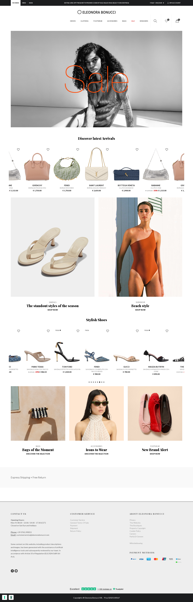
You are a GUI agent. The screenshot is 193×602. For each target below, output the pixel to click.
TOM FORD (67, 367)
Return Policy (75, 531)
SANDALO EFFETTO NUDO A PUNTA (67, 369)
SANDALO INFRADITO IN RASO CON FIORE (156, 370)
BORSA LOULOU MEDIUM (92, 188)
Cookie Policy (135, 531)
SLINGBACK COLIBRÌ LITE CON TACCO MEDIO (96, 370)
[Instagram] (16, 570)
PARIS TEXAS (37, 367)
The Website (135, 523)
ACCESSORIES (112, 21)
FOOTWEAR (97, 21)
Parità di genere (136, 536)
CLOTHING (84, 21)
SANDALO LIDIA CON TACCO (37, 369)
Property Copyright (138, 528)
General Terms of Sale (79, 523)
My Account (175, 3)
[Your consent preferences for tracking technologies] (4, 597)
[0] (177, 21)
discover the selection (38, 454)
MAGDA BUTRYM (156, 367)
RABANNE (151, 185)
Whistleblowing (136, 543)
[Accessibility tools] (11, 597)
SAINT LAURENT (92, 185)
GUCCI (126, 367)
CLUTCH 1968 (152, 188)
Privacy (132, 520)
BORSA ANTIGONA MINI (33, 188)
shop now (53, 310)
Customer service (77, 520)
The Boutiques (136, 525)
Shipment (74, 528)
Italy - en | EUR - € (157, 3)
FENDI (63, 185)
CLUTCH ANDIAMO (122, 188)
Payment (73, 525)
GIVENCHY (33, 185)
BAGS (124, 21)
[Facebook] (12, 570)
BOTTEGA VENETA (122, 185)
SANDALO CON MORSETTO (126, 369)
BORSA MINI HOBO (63, 188)
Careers (133, 534)
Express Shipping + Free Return (28, 477)
